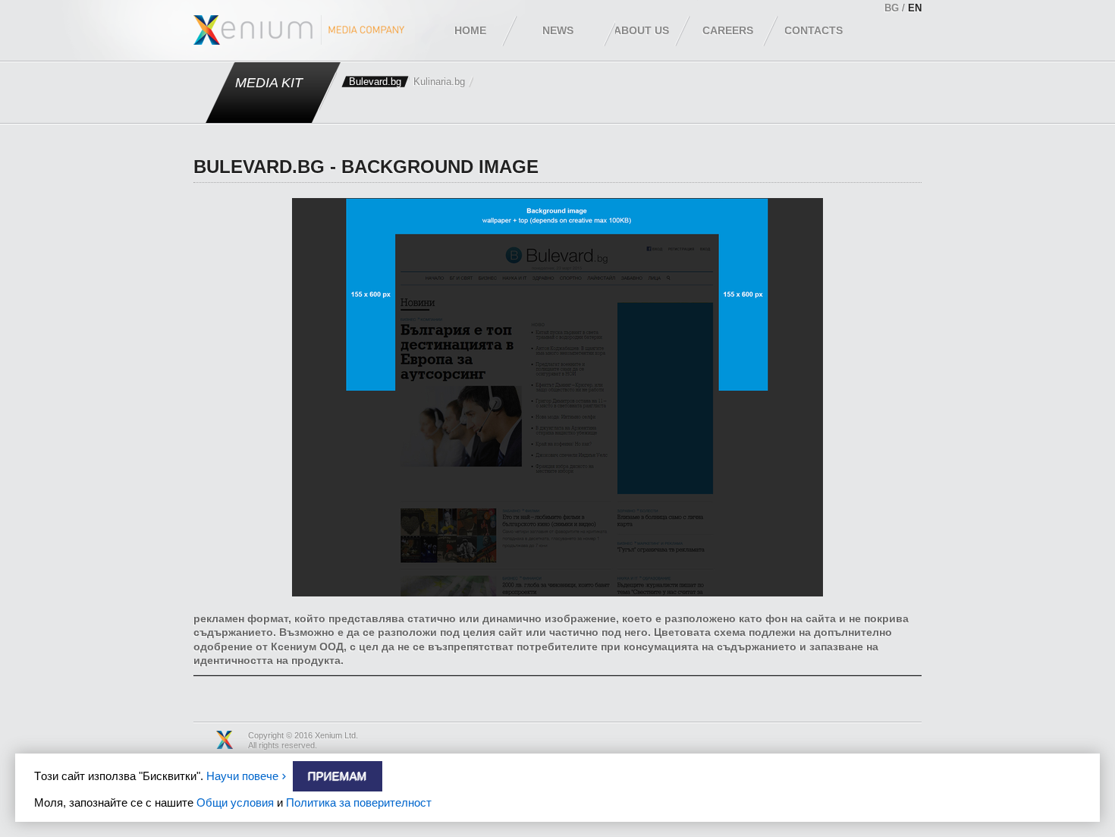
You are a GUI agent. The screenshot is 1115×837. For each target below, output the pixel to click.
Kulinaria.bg (439, 81)
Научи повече (242, 775)
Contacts (813, 30)
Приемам (337, 775)
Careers (727, 30)
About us (641, 30)
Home (470, 30)
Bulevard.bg (375, 81)
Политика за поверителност (359, 802)
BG (891, 8)
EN (915, 8)
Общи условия (235, 802)
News (557, 30)
